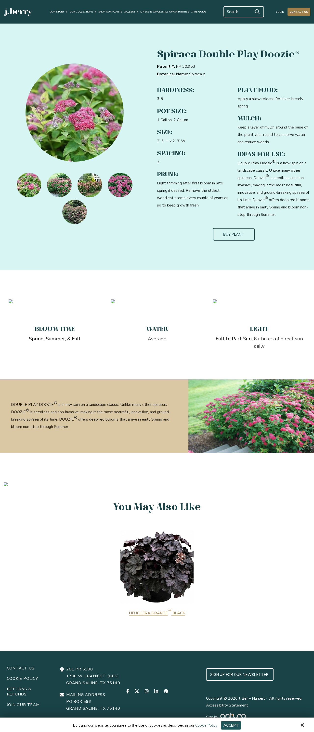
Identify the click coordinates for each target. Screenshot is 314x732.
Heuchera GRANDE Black (157, 613)
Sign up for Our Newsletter (239, 674)
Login (280, 12)
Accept (230, 725)
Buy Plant (233, 234)
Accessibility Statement (227, 705)
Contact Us (299, 12)
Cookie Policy (206, 725)
